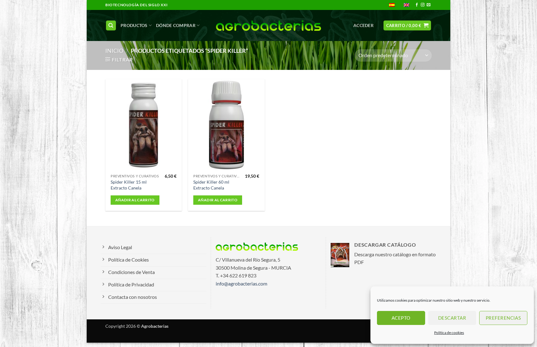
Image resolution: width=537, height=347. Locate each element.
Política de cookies (449, 332)
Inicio (114, 50)
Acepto (401, 318)
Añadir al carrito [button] (135, 200)
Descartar (452, 318)
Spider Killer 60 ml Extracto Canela (211, 184)
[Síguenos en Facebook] (417, 5)
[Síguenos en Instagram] (423, 5)
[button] (363, 25)
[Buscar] (111, 26)
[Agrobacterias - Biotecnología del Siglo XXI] (268, 25)
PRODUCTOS (134, 25)
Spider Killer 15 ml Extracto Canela (129, 184)
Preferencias (503, 318)
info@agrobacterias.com (241, 283)
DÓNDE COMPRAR (175, 25)
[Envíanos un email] (428, 5)
